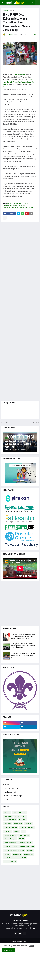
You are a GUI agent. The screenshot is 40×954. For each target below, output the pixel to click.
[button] (2, 2)
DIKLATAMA (7, 816)
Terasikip (6, 785)
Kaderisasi (28, 823)
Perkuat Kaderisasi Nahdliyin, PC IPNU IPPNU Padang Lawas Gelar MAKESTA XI (23, 655)
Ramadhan (6, 87)
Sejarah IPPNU (28, 854)
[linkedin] (28, 727)
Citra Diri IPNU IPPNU (19, 812)
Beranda (6, 10)
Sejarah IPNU (17, 854)
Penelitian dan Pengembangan (13, 796)
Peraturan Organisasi (26, 842)
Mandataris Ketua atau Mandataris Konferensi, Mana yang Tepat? (18, 444)
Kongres (16, 831)
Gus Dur (17, 816)
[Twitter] (18, 213)
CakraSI (5, 799)
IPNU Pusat (7, 823)
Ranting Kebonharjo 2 (26, 207)
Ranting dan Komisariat (10, 207)
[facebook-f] (15, 933)
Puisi (15, 846)
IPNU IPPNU (22, 820)
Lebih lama (34, 422)
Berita (12, 10)
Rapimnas (30, 850)
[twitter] (11, 727)
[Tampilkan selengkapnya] (5, 218)
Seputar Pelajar (8, 858)
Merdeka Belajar (24, 835)
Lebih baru (5, 422)
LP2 (23, 831)
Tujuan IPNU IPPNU (10, 861)
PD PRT (21, 839)
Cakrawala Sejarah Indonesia (25, 928)
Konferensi (7, 831)
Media (4, 924)
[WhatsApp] (22, 213)
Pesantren (7, 846)
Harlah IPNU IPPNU (10, 820)
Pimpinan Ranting (19, 75)
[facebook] (28, 723)
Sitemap (31, 946)
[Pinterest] (27, 213)
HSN (24, 816)
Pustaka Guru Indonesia (10, 788)
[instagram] (11, 723)
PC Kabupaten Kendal (10, 205)
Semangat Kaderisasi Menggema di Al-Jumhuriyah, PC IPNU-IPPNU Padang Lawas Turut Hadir (23, 646)
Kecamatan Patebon (20, 82)
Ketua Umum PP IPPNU (27, 827)
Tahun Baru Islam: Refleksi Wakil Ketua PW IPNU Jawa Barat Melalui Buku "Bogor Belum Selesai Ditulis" (23, 636)
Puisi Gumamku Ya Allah (27, 846)
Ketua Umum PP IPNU (10, 827)
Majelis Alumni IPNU (10, 835)
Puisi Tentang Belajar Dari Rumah (14, 850)
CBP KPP (7, 812)
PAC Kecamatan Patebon (20, 203)
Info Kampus (18, 823)
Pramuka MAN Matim (10, 792)
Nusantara (32, 926)
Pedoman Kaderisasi (10, 842)
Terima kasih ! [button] (8, 950)
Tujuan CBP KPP (21, 858)
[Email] (31, 213)
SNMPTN (7, 854)
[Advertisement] (20, 311)
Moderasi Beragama (10, 839)
